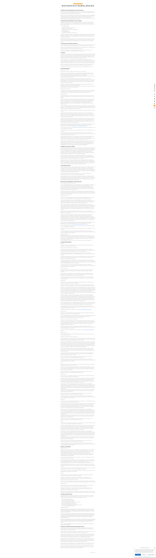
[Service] (154, 103)
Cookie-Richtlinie (141, 556)
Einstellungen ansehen (151, 554)
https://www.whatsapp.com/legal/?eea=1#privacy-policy (79, 125)
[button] (154, 547)
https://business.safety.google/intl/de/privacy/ (85, 309)
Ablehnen (144, 554)
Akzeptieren (138, 554)
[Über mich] (154, 97)
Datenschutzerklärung (145, 556)
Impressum (149, 556)
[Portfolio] (154, 99)
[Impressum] (154, 108)
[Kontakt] (154, 101)
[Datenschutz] (154, 106)
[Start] (154, 94)
